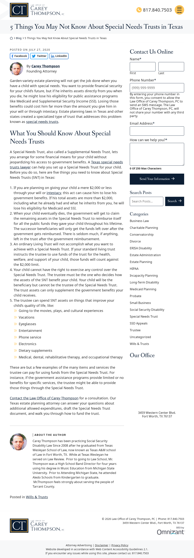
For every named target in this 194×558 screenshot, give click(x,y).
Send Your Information (155, 179)
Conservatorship (142, 234)
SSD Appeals (139, 323)
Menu (179, 12)
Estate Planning (141, 262)
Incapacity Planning (144, 275)
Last (161, 73)
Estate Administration (145, 255)
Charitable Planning (144, 228)
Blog (19, 38)
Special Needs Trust (144, 316)
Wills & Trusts (37, 497)
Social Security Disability (147, 310)
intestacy (54, 192)
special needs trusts (42, 121)
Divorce (135, 241)
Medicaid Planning (143, 289)
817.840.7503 (157, 10)
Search (172, 201)
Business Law (139, 221)
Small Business (140, 303)
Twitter (38, 56)
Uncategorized (140, 337)
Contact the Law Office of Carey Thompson (44, 398)
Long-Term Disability (144, 282)
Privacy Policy (119, 545)
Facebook (18, 56)
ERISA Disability (141, 248)
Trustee (135, 330)
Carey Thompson (45, 66)
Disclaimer (101, 545)
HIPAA (134, 269)
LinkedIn (58, 56)
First (133, 73)
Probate (135, 296)
